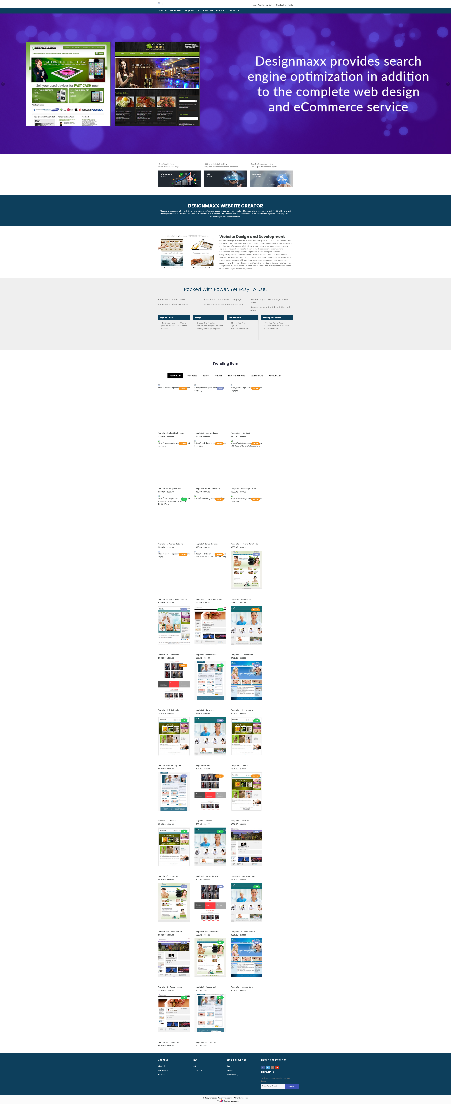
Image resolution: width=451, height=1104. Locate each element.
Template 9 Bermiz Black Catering (172, 599)
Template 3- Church (167, 821)
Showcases (208, 10)
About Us (163, 10)
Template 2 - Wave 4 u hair (206, 876)
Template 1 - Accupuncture (170, 931)
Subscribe (292, 1086)
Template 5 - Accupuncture (206, 931)
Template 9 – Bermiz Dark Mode (244, 544)
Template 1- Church (203, 765)
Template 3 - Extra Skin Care (243, 876)
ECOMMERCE (192, 376)
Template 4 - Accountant (205, 1042)
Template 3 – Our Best (240, 433)
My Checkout (278, 5)
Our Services (175, 10)
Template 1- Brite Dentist (168, 710)
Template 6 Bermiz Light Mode (243, 488)
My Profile (289, 5)
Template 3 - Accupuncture (170, 987)
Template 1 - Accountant (205, 987)
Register (261, 5)
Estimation (221, 10)
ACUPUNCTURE (257, 376)
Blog (228, 1066)
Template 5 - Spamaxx (168, 876)
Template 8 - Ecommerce (205, 655)
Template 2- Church (239, 765)
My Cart (269, 5)
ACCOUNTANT (275, 376)
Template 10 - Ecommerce (242, 655)
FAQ (198, 10)
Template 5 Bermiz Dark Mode (207, 488)
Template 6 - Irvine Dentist (242, 710)
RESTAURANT (175, 376)
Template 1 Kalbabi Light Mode (171, 433)
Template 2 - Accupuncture (243, 931)
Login (255, 5)
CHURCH (218, 376)
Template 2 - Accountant (242, 987)
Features (161, 1074)
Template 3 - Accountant (169, 1042)
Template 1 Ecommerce (241, 599)
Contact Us (234, 10)
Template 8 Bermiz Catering (206, 544)
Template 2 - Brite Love (204, 710)
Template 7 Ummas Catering (170, 544)
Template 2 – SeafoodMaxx (206, 433)
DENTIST (206, 376)
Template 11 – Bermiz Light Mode (208, 599)
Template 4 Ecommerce (168, 655)
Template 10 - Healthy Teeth (170, 765)
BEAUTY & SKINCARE (236, 376)
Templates (189, 10)
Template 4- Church (203, 821)
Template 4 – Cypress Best (169, 488)
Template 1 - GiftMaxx (240, 821)
